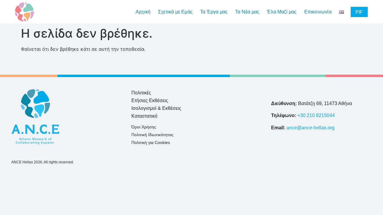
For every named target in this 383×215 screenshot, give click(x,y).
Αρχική (143, 12)
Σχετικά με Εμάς (175, 12)
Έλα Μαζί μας (282, 12)
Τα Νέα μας (247, 12)
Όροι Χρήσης (143, 127)
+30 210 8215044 (316, 115)
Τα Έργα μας (214, 12)
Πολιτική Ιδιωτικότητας (152, 134)
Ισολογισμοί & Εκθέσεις (156, 108)
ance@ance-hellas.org (310, 127)
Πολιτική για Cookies (150, 142)
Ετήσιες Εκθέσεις (149, 100)
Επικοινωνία (318, 12)
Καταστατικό (144, 116)
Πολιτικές (141, 92)
